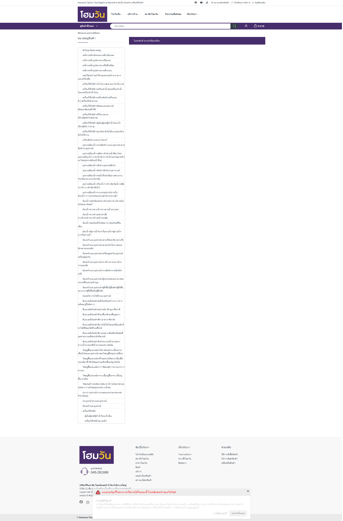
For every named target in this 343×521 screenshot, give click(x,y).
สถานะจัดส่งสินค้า (221, 3)
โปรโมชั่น (115, 14)
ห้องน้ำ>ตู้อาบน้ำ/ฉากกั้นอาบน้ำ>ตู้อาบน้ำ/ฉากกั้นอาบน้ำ (99, 233)
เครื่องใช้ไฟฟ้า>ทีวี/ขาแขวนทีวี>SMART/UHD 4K (93, 116)
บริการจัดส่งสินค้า (229, 459)
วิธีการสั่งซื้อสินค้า (229, 454)
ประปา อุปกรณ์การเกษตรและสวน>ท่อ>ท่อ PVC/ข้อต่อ (100, 394)
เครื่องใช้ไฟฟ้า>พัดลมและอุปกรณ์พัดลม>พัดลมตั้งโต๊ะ (95, 108)
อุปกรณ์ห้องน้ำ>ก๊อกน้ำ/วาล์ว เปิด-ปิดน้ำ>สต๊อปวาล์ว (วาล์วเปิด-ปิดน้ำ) (101, 186)
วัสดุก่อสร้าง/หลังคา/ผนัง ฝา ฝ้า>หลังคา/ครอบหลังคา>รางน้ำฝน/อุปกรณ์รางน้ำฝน (101, 386)
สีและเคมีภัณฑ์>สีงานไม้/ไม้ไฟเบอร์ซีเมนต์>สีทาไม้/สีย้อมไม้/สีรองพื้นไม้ (101, 326)
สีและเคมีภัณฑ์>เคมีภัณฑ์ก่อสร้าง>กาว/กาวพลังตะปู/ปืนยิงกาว (100, 303)
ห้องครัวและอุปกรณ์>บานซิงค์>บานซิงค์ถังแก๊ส (100, 272)
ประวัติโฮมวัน (184, 459)
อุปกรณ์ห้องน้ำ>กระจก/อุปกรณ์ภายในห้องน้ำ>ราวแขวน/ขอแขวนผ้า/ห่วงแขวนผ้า (98, 194)
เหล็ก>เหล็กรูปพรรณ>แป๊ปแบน (97, 60)
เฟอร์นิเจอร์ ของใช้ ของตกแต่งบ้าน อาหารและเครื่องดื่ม (99, 77)
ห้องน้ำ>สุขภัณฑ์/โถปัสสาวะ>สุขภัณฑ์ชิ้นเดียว (99, 225)
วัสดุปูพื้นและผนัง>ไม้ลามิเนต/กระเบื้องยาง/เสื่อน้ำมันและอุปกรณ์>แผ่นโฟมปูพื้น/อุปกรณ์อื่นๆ (100, 352)
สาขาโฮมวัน (141, 463)
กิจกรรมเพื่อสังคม (173, 14)
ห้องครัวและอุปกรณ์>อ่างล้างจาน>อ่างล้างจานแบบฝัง (100, 264)
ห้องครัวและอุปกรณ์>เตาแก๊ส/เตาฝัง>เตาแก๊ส (103, 240)
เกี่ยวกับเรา (192, 14)
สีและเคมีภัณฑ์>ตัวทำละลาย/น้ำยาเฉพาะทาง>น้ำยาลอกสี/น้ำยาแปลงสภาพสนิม (99, 343)
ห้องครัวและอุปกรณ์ (92, 406)
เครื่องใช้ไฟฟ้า (89, 411)
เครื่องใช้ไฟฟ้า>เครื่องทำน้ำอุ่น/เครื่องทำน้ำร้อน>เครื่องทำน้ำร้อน (100, 91)
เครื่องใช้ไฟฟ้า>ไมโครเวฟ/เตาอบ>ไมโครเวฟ (103, 84)
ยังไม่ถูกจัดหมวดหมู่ (92, 50)
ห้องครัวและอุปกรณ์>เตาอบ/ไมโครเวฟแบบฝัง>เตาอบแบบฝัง (100, 247)
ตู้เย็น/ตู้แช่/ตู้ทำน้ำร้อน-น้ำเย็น (98, 416)
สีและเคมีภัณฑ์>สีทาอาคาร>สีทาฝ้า (99, 319)
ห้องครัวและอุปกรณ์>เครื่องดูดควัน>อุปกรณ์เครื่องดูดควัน (100, 255)
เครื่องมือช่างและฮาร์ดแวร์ (95, 140)
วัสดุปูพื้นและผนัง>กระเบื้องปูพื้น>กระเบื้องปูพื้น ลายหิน (100, 377)
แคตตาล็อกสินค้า (143, 476)
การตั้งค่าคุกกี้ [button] (220, 513)
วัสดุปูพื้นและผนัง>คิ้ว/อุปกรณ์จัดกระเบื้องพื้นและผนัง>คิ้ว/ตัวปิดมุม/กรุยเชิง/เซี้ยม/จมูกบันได (100, 360)
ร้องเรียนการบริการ (242, 3)
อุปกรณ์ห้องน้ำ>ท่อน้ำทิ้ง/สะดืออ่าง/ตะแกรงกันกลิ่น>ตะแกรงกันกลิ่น (100, 177)
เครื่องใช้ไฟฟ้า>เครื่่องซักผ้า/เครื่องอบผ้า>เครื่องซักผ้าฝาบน (97, 99)
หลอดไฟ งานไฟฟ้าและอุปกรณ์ (97, 296)
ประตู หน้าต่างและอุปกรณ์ (95, 401)
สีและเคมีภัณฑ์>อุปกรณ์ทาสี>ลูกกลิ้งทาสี (101, 309)
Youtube (201, 2)
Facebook (196, 2)
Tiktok (207, 2)
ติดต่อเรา (182, 463)
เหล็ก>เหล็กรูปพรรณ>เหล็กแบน (97, 70)
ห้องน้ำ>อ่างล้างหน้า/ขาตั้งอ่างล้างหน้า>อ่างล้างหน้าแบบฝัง (93, 216)
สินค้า (138, 467)
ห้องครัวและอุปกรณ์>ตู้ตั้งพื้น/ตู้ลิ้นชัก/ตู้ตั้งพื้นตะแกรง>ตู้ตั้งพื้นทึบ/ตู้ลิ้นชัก (100, 289)
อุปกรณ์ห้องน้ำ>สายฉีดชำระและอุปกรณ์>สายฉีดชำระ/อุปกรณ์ (101, 147)
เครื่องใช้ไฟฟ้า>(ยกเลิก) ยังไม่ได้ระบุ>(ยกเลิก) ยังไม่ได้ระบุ (101, 133)
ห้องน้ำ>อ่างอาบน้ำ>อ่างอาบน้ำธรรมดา (101, 209)
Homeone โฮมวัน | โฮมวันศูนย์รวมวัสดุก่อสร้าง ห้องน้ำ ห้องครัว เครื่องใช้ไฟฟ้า (111, 3)
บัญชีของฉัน (260, 3)
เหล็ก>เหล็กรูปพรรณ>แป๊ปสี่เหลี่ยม (98, 65)
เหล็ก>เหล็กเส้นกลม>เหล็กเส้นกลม (98, 55)
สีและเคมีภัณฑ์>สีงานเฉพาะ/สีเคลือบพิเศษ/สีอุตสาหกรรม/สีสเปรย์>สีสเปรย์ (100, 335)
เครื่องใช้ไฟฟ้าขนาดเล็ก (96, 421)
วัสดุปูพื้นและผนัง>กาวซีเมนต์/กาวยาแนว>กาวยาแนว (101, 369)
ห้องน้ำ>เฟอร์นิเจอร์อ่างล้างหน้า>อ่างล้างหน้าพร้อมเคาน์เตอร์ (101, 203)
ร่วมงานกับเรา (184, 454)
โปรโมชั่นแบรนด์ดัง (144, 454)
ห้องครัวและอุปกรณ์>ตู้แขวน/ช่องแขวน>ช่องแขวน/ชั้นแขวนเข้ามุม (101, 281)
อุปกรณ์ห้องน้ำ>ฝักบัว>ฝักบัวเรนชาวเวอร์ (101, 170)
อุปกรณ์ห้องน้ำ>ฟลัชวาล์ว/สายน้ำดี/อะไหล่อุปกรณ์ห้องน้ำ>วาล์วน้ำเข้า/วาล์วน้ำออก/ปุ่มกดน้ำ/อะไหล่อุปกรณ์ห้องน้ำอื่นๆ (101, 156)
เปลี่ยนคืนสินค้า (228, 463)
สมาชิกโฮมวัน (151, 14)
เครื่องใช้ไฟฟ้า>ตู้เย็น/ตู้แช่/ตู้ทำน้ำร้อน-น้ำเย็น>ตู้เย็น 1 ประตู (99, 125)
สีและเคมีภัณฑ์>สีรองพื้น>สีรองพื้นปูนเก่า (101, 314)
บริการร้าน (133, 14)
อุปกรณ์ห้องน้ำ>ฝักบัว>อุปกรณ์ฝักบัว (99, 165)
